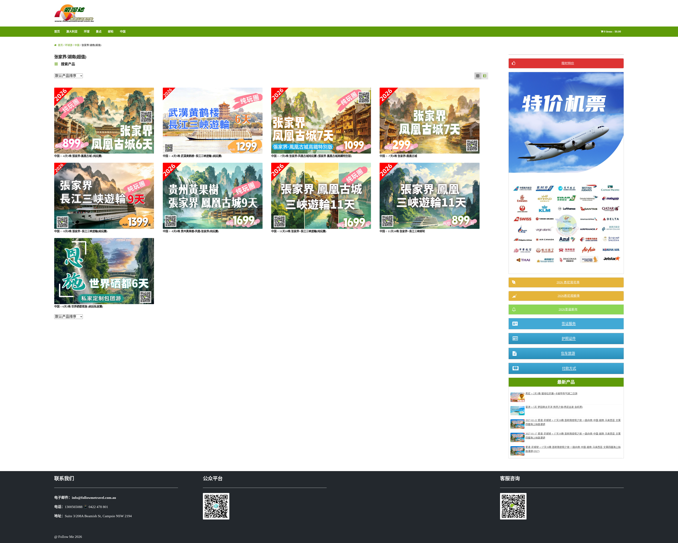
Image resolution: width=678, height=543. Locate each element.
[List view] (484, 75)
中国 (123, 31)
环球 (87, 31)
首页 (57, 31)
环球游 (68, 45)
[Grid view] (477, 75)
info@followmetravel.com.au (94, 498)
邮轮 (111, 31)
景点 (99, 31)
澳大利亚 (72, 31)
